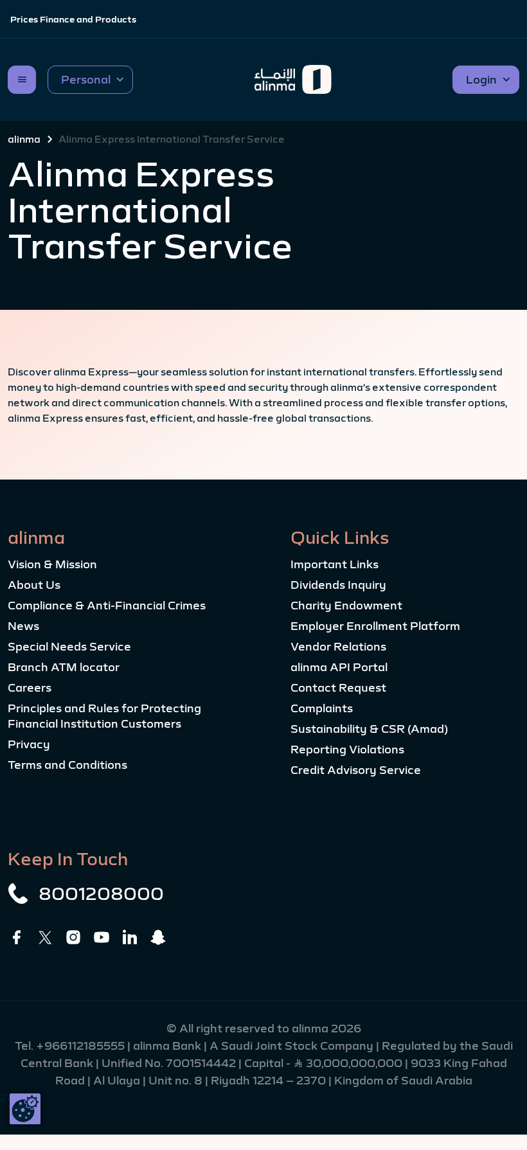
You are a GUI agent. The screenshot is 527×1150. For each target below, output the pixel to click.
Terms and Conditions (67, 765)
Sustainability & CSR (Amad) (369, 729)
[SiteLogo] (293, 79)
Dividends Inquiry (338, 585)
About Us (34, 585)
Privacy (29, 744)
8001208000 (101, 894)
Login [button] (481, 79)
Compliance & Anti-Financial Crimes (107, 605)
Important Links (334, 564)
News (23, 626)
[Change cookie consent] (25, 1108)
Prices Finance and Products (73, 19)
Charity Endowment (346, 605)
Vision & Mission (52, 564)
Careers (29, 688)
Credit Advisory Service (355, 770)
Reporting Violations (347, 749)
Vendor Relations (338, 646)
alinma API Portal (339, 667)
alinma (24, 139)
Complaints (321, 708)
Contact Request (338, 688)
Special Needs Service (69, 646)
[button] (90, 80)
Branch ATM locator (64, 667)
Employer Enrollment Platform (375, 626)
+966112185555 (81, 1046)
